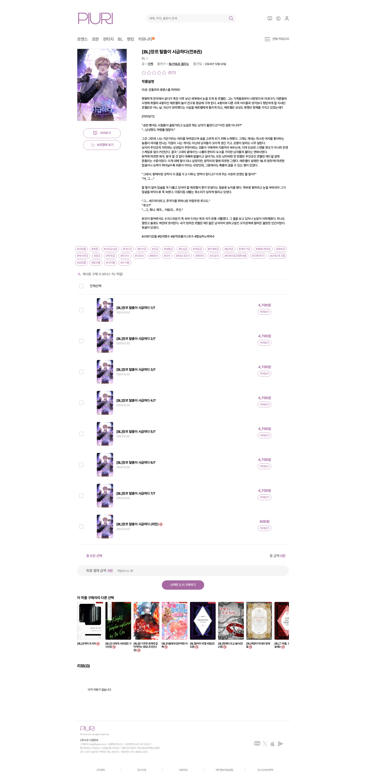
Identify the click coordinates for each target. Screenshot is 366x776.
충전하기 (278, 18)
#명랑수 (154, 255)
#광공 (97, 255)
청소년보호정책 (265, 770)
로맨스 (82, 39)
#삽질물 (81, 262)
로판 (95, 39)
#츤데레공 (213, 249)
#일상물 (96, 262)
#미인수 (125, 255)
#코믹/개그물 (277, 255)
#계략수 (199, 255)
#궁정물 (81, 249)
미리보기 (105, 133)
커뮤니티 (145, 39)
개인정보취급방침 (224, 770)
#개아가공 (244, 249)
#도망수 (214, 255)
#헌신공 (141, 249)
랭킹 (130, 39)
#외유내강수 (183, 255)
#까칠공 (197, 249)
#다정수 (139, 255)
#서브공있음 (110, 249)
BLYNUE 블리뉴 (179, 64)
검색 (231, 18)
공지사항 (141, 770)
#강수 (167, 255)
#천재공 (110, 255)
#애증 (95, 249)
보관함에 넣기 (105, 145)
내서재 (270, 18)
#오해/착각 (258, 255)
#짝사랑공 (82, 255)
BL (120, 39)
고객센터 (100, 770)
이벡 (150, 64)
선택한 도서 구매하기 (183, 585)
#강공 (155, 249)
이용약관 (183, 770)
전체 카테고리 (280, 39)
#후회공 (280, 249)
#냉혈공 (168, 249)
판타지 (108, 39)
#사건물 (110, 262)
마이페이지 (287, 18)
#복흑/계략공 (263, 249)
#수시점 (125, 262)
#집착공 (229, 249)
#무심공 (183, 249)
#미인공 (127, 249)
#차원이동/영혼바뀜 (236, 255)
